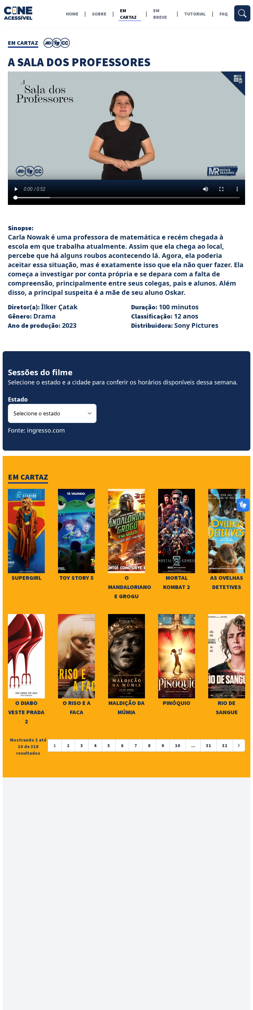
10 (177, 745)
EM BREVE (160, 14)
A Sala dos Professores (79, 62)
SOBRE (99, 14)
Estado (18, 399)
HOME (72, 14)
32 (224, 745)
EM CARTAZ (128, 14)
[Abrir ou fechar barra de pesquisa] (242, 13)
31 (208, 745)
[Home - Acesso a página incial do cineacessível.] (32, 12)
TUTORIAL (195, 14)
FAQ (223, 14)
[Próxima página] (239, 745)
